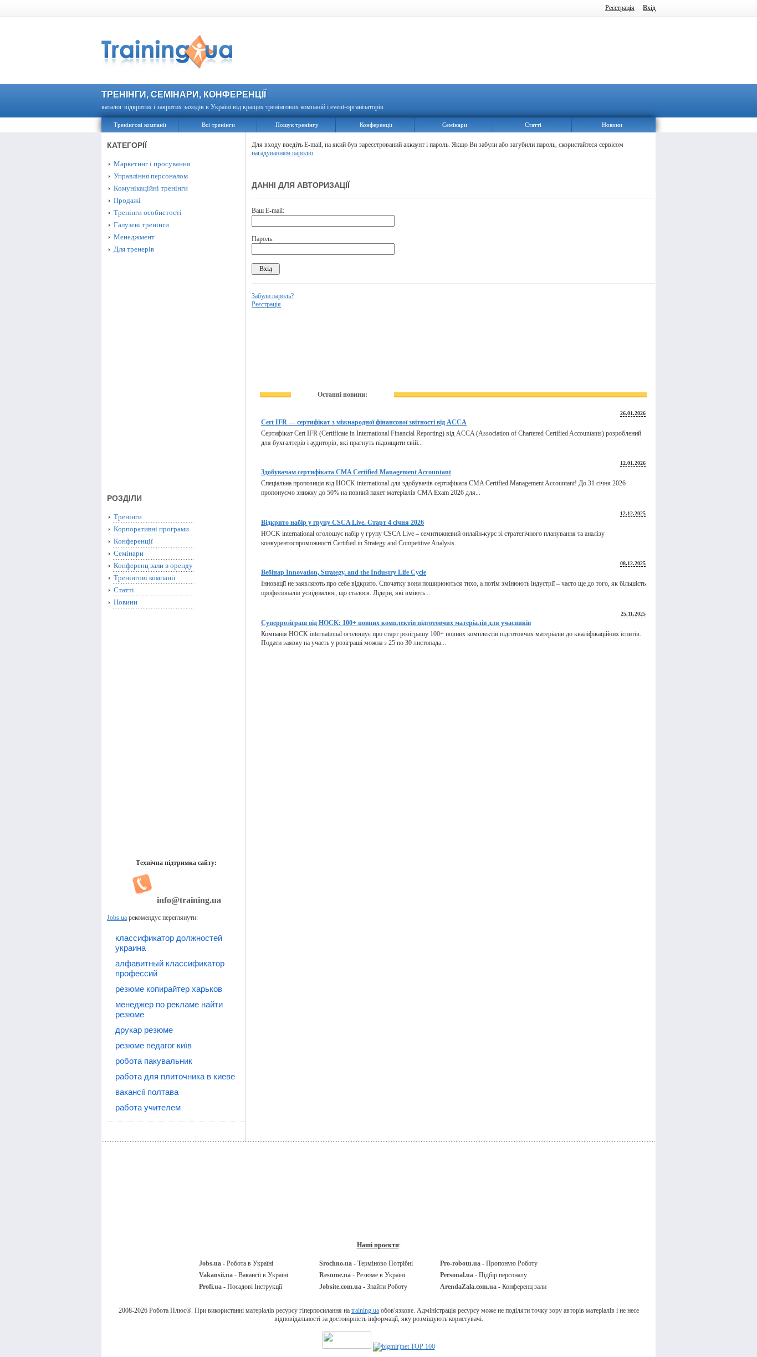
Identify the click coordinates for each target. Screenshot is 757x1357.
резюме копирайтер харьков (168, 989)
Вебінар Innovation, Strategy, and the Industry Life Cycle (343, 572)
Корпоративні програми (151, 529)
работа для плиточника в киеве (175, 1076)
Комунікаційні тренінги (151, 188)
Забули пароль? (273, 296)
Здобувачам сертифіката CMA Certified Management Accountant (356, 472)
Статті (533, 124)
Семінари (454, 124)
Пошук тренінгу (297, 124)
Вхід (649, 8)
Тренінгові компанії (140, 124)
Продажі (127, 200)
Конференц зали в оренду (153, 565)
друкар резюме (144, 1030)
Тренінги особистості (148, 212)
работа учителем (148, 1107)
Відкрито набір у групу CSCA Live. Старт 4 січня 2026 (342, 522)
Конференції (376, 124)
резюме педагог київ (153, 1045)
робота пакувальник (153, 1061)
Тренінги (128, 517)
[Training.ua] (166, 74)
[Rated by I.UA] (347, 1346)
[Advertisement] (453, 51)
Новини (612, 124)
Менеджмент (134, 237)
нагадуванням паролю (282, 153)
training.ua (365, 1310)
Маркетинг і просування (152, 164)
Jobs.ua (117, 917)
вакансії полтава (146, 1092)
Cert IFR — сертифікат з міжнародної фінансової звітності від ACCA (364, 422)
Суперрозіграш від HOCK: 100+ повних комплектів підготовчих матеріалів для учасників (396, 623)
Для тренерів (134, 249)
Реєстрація (620, 8)
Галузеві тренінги (141, 225)
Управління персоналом (151, 176)
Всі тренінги (218, 124)
